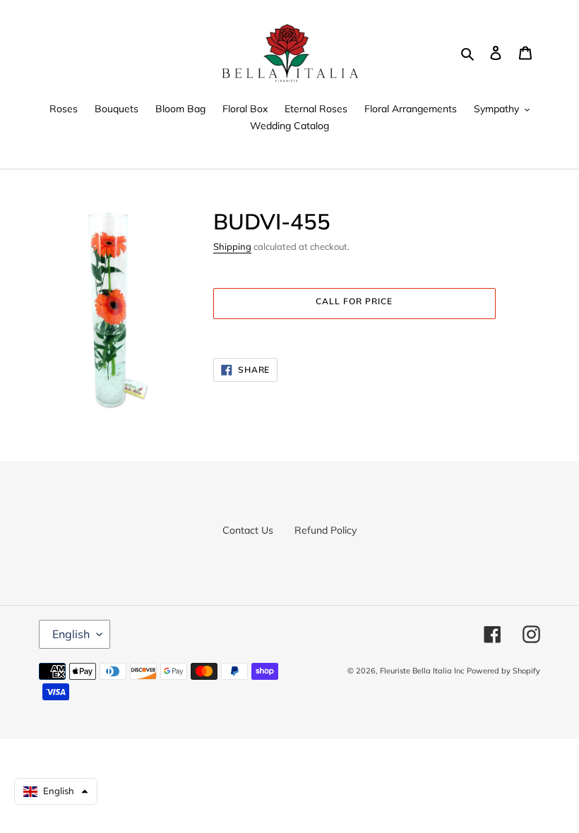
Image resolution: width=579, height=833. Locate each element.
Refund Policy (325, 530)
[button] (56, 791)
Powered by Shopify (503, 671)
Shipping (232, 246)
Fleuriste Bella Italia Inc (422, 671)
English (71, 634)
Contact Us (247, 530)
